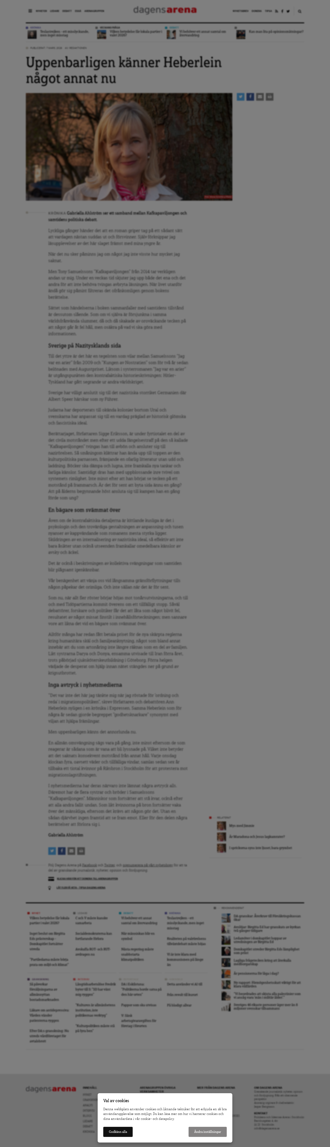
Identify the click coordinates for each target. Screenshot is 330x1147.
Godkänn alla (118, 1132)
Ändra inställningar (207, 1132)
